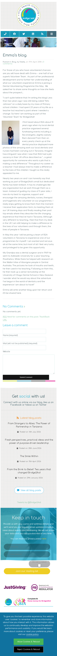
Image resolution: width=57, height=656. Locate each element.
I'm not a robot (39, 562)
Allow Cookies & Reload (28, 642)
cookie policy (32, 634)
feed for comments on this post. (21, 317)
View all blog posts (30, 490)
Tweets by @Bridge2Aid (29, 502)
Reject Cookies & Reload (28, 649)
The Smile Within (29, 456)
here (44, 539)
